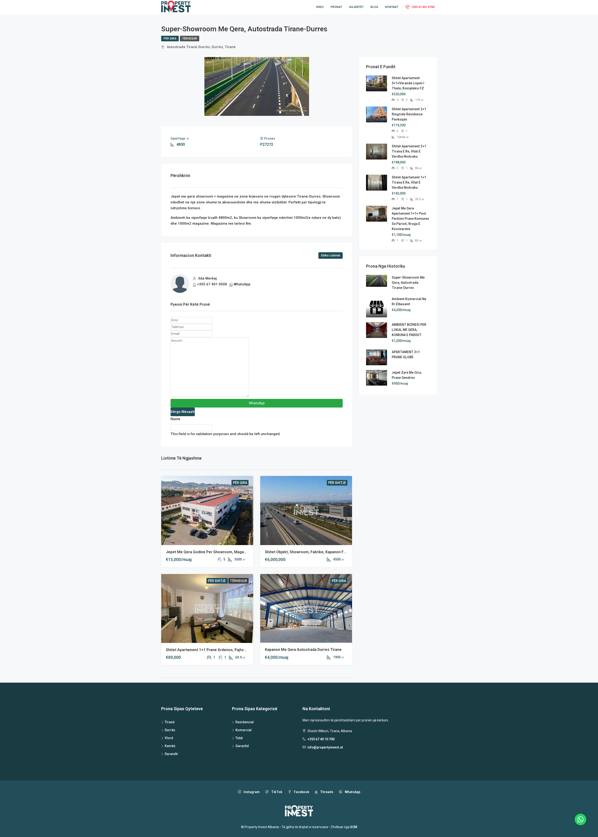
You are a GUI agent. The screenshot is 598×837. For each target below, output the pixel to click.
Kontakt (391, 7)
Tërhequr (189, 38)
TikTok (276, 792)
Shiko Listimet (330, 255)
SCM (353, 827)
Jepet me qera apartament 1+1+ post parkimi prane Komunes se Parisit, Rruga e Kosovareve (410, 218)
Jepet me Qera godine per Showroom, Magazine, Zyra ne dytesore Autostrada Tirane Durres (248, 552)
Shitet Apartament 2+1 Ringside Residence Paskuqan (409, 114)
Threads (326, 792)
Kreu (320, 7)
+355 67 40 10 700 (321, 739)
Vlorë (169, 738)
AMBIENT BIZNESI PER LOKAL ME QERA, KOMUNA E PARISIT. (409, 330)
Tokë (239, 738)
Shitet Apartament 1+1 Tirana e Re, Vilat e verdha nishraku (409, 182)
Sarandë (171, 754)
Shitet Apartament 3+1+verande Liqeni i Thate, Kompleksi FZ (408, 83)
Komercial (243, 730)
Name (175, 419)
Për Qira (170, 38)
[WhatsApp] (580, 819)
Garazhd (242, 746)
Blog (374, 7)
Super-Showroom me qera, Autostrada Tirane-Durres (408, 283)
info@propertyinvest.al (325, 747)
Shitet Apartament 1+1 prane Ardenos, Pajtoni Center (213, 650)
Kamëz (170, 746)
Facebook (301, 792)
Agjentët (356, 7)
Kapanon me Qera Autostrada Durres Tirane (303, 649)
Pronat (336, 7)
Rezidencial (244, 722)
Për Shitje (337, 483)
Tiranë (169, 722)
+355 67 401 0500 (212, 284)
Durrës (170, 730)
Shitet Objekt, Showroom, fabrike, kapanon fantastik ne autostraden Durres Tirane (338, 552)
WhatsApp (242, 284)
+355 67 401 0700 (422, 7)
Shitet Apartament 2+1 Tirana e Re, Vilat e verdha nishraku (409, 151)
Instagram (251, 792)
